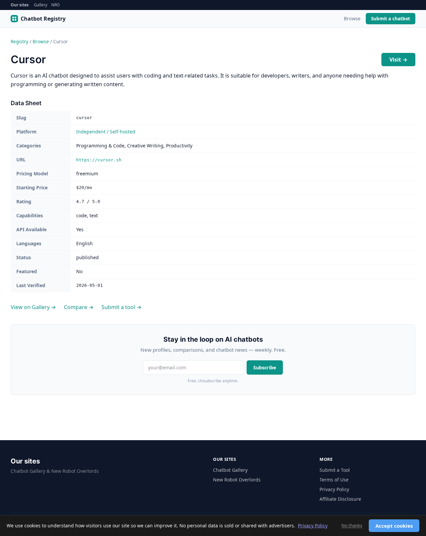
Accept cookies (394, 525)
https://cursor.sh (98, 159)
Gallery (40, 5)
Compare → (79, 307)
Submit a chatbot (390, 18)
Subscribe (264, 367)
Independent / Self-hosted (105, 131)
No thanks (351, 525)
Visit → (398, 59)
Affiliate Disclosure (340, 499)
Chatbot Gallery (230, 470)
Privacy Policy (334, 489)
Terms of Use (334, 479)
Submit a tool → (121, 307)
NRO (55, 5)
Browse (352, 18)
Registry (19, 41)
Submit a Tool (335, 470)
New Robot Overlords (237, 479)
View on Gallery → (33, 307)
